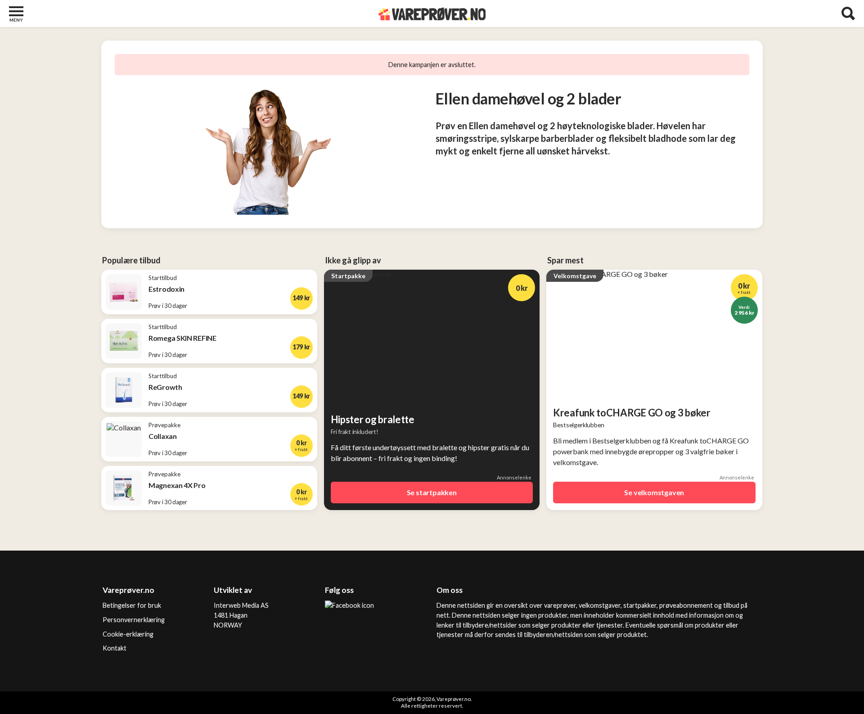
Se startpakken (432, 492)
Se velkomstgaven (654, 492)
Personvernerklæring (134, 620)
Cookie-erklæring (128, 634)
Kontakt (114, 648)
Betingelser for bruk (132, 605)
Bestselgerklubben (578, 425)
